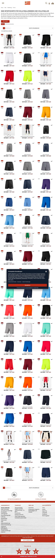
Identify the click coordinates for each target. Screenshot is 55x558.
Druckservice (17, 513)
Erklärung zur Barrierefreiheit (4, 528)
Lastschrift (44, 512)
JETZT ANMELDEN (27, 540)
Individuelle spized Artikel (20, 517)
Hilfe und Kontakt (5, 509)
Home (2, 7)
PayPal (43, 509)
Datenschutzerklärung (6, 524)
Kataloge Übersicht (19, 514)
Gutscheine (31, 507)
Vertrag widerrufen (5, 507)
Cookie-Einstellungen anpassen (6, 531)
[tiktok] (35, 551)
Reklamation (4, 520)
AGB (2, 521)
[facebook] (19, 551)
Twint (43, 507)
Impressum (3, 526)
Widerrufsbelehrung (5, 523)
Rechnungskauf (45, 515)
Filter (6, 21)
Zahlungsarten (4, 513)
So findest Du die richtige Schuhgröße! (6, 511)
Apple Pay (44, 511)
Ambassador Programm (34, 509)
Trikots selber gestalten (20, 516)
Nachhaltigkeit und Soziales (33, 511)
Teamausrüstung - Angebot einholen (19, 508)
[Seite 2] (10, 28)
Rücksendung (4, 518)
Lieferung (3, 516)
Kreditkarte (44, 514)
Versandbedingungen (6, 515)
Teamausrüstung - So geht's (19, 511)
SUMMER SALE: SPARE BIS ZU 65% (28, 556)
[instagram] (27, 551)
